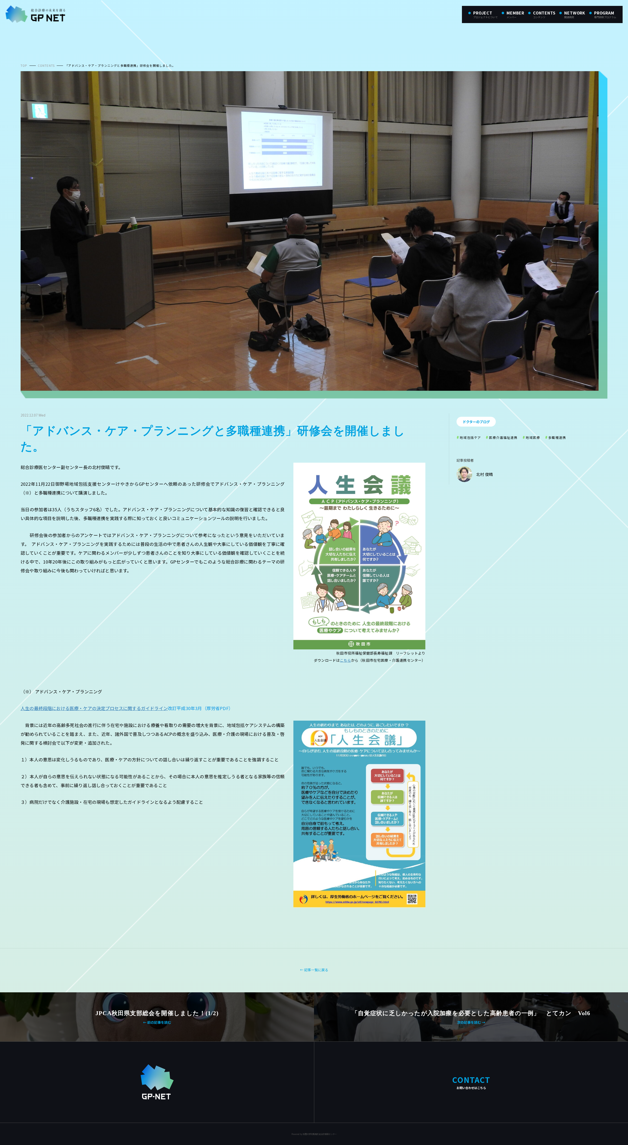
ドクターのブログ (476, 421)
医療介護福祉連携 (503, 437)
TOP (24, 65)
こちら (345, 660)
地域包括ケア (470, 437)
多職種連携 (557, 437)
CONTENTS (46, 65)
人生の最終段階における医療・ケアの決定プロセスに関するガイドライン (94, 708)
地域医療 (533, 437)
